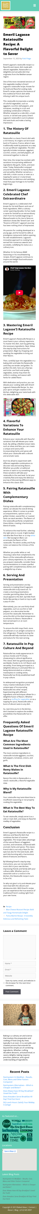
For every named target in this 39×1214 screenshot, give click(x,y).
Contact (32, 1207)
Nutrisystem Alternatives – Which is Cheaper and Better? (18, 1086)
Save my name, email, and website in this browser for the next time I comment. (20, 983)
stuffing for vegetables (20, 699)
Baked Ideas (22, 1207)
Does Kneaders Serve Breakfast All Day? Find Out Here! (17, 1097)
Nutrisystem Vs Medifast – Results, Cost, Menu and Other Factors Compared (17, 1079)
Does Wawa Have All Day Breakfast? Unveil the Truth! (18, 1092)
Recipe (8, 906)
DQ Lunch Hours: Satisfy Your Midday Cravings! (19, 1103)
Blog (16, 1210)
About (10, 1210)
